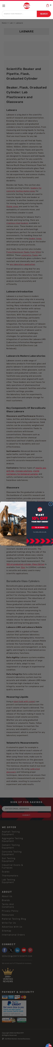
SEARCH (44, 14)
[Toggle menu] (5, 6)
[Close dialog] (50, 504)
